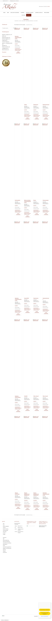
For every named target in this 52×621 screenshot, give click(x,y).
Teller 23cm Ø (45, 396)
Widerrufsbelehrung (6, 540)
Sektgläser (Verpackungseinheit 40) (18, 299)
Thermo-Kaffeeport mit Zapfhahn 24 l (36, 494)
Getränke (3, 45)
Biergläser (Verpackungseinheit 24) (18, 37)
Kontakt (23, 15)
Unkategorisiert (4, 48)
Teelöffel (25, 396)
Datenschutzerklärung (6, 541)
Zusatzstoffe (5, 552)
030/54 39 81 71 (5, 0)
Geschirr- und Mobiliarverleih (27, 20)
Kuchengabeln (17, 200)
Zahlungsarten (5, 544)
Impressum (4, 537)
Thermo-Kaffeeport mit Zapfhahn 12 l (26, 494)
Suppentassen (35, 298)
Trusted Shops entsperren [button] (44, 609)
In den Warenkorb (18, 52)
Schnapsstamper (46, 200)
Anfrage (29, 15)
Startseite (16, 20)
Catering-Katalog (39, 12)
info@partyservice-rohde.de (14, 0)
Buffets (3, 36)
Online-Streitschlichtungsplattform (7, 546)
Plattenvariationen (5, 46)
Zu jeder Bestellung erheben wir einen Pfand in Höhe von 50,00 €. (18, 49)
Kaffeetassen (35, 104)
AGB (3, 538)
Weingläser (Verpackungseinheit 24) (46, 494)
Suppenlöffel (26, 298)
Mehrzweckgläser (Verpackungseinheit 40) (27, 201)
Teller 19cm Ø (35, 396)
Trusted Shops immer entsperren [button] (44, 613)
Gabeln (25, 104)
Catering (22, 12)
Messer (34, 200)
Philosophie (46, 12)
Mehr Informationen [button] (44, 616)
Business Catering (29, 12)
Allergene (4, 551)
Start (4, 12)
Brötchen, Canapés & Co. (6, 34)
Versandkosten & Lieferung (7, 542)
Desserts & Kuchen (5, 37)
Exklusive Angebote (15, 12)
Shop (8, 12)
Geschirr (16, 40)
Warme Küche (4, 49)
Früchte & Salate (5, 41)
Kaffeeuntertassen (46, 104)
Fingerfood (4, 40)
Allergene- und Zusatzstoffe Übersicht (7, 549)
